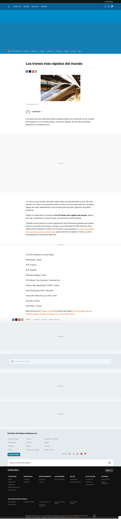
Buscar (109, 462)
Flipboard (112, 6)
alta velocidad (55, 319)
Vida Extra (27, 482)
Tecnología (36, 319)
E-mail (36, 71)
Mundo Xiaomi (12, 490)
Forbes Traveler (48, 311)
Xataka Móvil (12, 482)
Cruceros (47, 446)
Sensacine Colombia (42, 505)
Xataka (10, 479)
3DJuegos (27, 479)
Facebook (109, 6)
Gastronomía (12, 442)
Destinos (10, 446)
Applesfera (11, 484)
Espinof (41, 482)
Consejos (17, 7)
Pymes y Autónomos (104, 482)
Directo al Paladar (60, 479)
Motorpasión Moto (75, 482)
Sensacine (42, 479)
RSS (77, 453)
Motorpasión (74, 479)
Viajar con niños (49, 449)
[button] (36, 111)
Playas (10, 449)
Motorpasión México (74, 502)
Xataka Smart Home (14, 487)
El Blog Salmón (105, 479)
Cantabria (58, 51)
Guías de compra (13, 439)
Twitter (105, 6)
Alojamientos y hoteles (51, 439)
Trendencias (89, 479)
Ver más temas (14, 454)
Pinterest (81, 453)
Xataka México (12, 502)
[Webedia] (109, 1)
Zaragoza (26, 51)
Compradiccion (90, 484)
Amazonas (50, 51)
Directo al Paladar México (60, 502)
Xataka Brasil (12, 504)
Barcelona (34, 51)
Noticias (35, 7)
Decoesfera (89, 482)
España (26, 7)
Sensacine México (44, 502)
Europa (44, 7)
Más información (74, 517)
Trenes (45, 319)
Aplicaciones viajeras (32, 449)
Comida (66, 51)
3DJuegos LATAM (29, 502)
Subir (108, 470)
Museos (28, 439)
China (79, 51)
